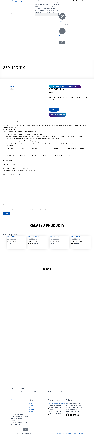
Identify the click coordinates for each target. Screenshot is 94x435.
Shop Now (14, 56)
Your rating (6, 174)
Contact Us (25, 58)
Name (5, 199)
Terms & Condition (16, 58)
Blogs (32, 56)
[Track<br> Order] (62, 31)
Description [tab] (9, 122)
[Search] (58, 14)
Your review (6, 176)
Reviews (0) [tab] (16, 122)
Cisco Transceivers (19, 72)
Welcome (61, 21)
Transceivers (10, 72)
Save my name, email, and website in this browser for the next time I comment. (25, 209)
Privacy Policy (39, 56)
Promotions (21, 56)
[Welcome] (62, 16)
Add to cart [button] (16, 243)
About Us (27, 56)
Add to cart (54, 109)
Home (4, 72)
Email (5, 204)
